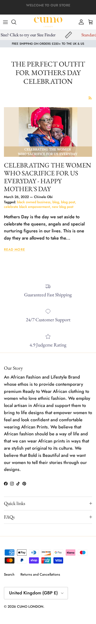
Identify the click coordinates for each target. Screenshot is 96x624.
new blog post (62, 206)
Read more (14, 249)
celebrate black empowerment (27, 206)
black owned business (33, 202)
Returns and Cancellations (40, 574)
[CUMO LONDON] (48, 22)
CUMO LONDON (30, 606)
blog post (68, 202)
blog (55, 202)
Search (9, 574)
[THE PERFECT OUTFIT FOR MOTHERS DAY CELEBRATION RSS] (90, 98)
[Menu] (5, 22)
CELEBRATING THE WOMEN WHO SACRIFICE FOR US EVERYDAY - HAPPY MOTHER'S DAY (47, 177)
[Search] (16, 22)
